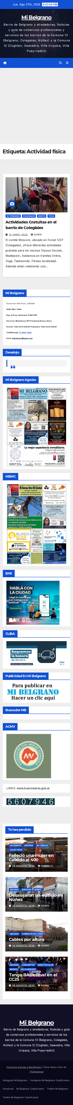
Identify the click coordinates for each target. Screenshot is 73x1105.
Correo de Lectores (32, 934)
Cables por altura (26, 939)
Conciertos (28, 965)
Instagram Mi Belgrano (15, 1080)
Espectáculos (45, 965)
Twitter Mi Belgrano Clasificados (21, 1097)
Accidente (15, 845)
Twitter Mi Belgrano (57, 1088)
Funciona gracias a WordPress (24, 1067)
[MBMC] (36, 524)
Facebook (8, 1088)
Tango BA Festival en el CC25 (33, 977)
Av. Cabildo (42, 845)
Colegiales (29, 216)
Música (14, 969)
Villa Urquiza (28, 969)
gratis (41, 216)
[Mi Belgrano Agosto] (36, 427)
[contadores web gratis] (30, 801)
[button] (60, 63)
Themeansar (36, 1071)
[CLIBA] (36, 654)
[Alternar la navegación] (67, 63)
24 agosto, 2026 (23, 945)
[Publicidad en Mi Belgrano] (32, 692)
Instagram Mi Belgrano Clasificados (50, 1080)
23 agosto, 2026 (23, 985)
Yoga (51, 216)
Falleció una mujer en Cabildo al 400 (31, 857)
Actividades (13, 216)
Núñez (38, 890)
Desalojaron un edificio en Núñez (36, 897)
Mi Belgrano (36, 17)
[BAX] (33, 602)
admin (38, 234)
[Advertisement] (36, 106)
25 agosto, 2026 (23, 866)
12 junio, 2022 (18, 234)
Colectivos (16, 850)
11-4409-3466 (25, 332)
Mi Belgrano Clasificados (30, 1088)
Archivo (28, 845)
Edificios (26, 890)
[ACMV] (28, 756)
